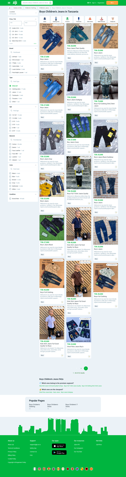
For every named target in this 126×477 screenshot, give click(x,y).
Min (11, 22)
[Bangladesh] (67, 468)
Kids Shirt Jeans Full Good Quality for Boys (51, 386)
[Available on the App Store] (59, 446)
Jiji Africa (99, 444)
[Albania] (86, 468)
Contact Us (33, 451)
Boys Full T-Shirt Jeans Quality (72, 386)
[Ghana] (48, 468)
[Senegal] (58, 468)
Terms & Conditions (14, 448)
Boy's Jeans (56, 392)
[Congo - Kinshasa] (77, 468)
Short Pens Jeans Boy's (45, 392)
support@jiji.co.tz (35, 444)
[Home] (15, 3)
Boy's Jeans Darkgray (67, 392)
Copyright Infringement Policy (17, 462)
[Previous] (72, 368)
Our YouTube (78, 451)
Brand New (18, 198)
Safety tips (33, 448)
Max (26, 22)
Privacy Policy (12, 451)
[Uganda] (44, 468)
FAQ (31, 455)
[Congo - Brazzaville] (81, 468)
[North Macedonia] (91, 468)
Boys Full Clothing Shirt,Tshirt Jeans (92, 386)
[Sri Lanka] (72, 468)
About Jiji (11, 444)
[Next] (86, 368)
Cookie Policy (12, 459)
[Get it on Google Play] (59, 452)
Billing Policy (11, 455)
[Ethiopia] (53, 468)
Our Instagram (78, 448)
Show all (15, 86)
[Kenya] (39, 468)
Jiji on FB (77, 444)
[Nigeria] (34, 468)
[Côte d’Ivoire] (63, 468)
